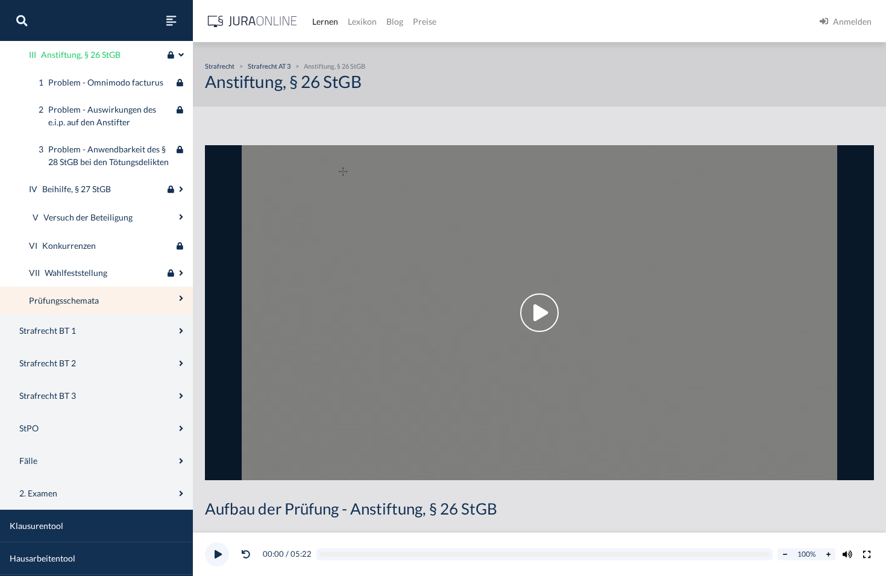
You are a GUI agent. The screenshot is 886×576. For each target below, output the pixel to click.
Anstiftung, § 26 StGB (334, 66)
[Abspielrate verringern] (785, 554)
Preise (424, 21)
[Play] (217, 554)
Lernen (325, 21)
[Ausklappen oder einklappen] (181, 54)
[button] (248, 554)
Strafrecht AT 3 (269, 66)
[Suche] (22, 20)
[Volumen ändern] (847, 554)
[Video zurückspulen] (246, 554)
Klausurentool (36, 526)
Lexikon (362, 21)
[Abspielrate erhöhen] (828, 554)
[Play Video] (539, 312)
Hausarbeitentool (42, 558)
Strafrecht (219, 66)
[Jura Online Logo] (252, 21)
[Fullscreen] (866, 554)
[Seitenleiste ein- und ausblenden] (171, 20)
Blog (394, 21)
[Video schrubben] (545, 554)
